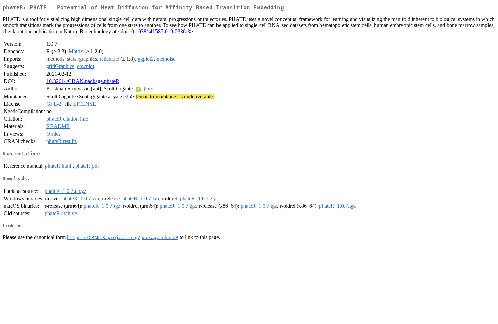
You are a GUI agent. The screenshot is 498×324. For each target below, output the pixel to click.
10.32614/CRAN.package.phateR (82, 81)
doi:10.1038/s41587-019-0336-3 (155, 31)
